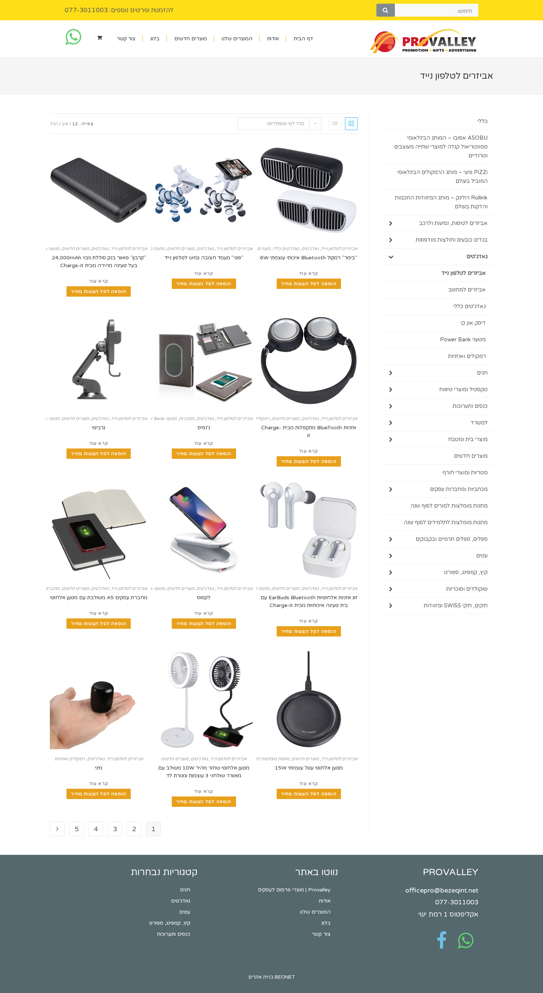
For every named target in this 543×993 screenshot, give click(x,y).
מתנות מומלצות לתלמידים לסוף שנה (446, 522)
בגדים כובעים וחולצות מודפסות (452, 240)
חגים (482, 373)
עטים (482, 556)
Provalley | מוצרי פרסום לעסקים (294, 890)
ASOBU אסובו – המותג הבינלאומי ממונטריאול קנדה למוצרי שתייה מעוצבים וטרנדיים (441, 147)
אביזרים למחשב (467, 290)
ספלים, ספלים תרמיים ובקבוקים (452, 539)
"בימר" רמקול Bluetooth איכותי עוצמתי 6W (308, 258)
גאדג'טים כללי (286, 248)
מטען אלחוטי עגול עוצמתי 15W (309, 768)
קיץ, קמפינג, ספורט (466, 572)
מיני (98, 768)
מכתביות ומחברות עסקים (459, 489)
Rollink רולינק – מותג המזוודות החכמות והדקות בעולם (441, 202)
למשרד (479, 423)
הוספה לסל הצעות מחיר (309, 283)
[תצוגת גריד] (351, 123)
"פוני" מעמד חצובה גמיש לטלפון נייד (203, 258)
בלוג (155, 38)
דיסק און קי (473, 323)
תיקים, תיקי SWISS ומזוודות (456, 606)
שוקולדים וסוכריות (467, 589)
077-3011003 (456, 902)
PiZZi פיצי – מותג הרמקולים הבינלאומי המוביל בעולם (442, 176)
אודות (273, 38)
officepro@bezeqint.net (441, 890)
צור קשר (126, 38)
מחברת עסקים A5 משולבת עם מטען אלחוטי (98, 597)
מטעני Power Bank (158, 418)
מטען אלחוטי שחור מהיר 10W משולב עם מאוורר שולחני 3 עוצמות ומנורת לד (203, 772)
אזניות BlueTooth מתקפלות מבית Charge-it (308, 431)
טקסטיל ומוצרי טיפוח (463, 389)
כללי (483, 121)
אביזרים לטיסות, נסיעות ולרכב (453, 223)
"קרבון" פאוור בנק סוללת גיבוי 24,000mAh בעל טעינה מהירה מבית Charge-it (99, 262)
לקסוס (204, 597)
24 (65, 123)
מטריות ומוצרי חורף (465, 473)
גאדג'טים (310, 248)
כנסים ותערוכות (470, 406)
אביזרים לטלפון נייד (339, 248)
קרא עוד (308, 273)
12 (75, 123)
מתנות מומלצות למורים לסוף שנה (258, 758)
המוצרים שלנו (237, 38)
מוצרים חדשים (190, 38)
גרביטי (98, 427)
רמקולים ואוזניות (69, 758)
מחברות (186, 418)
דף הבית (303, 38)
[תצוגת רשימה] (335, 123)
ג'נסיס (204, 427)
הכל (54, 123)
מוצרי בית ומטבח (468, 439)
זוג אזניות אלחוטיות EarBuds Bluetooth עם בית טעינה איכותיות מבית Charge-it (308, 601)
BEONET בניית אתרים (272, 977)
